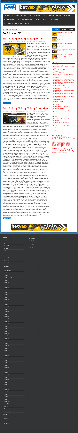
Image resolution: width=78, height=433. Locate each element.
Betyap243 (6, 374)
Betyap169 (68, 139)
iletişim (27, 23)
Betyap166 (54, 139)
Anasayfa (7, 29)
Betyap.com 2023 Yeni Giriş (59, 72)
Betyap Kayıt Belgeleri (58, 101)
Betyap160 (27, 41)
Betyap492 (6, 384)
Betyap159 (23, 41)
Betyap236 (68, 144)
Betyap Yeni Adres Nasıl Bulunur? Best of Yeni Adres (48, 16)
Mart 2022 (6, 248)
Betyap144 (73, 138)
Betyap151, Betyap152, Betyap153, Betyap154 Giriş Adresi (25, 108)
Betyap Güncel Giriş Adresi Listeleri (13, 23)
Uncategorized (7, 411)
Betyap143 (68, 138)
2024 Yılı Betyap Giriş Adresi (59, 65)
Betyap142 (63, 138)
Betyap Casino (32, 242)
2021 (11, 29)
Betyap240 (59, 145)
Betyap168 (63, 139)
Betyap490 (6, 379)
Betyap (17, 19)
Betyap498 (6, 399)
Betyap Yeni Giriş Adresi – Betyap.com (66, 49)
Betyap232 (68, 143)
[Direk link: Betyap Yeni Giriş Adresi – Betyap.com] (54, 52)
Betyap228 (68, 142)
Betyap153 (23, 111)
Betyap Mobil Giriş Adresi (63, 38)
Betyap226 (59, 142)
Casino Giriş (46, 19)
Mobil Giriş (6, 408)
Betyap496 (6, 394)
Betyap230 (59, 143)
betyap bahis (65, 146)
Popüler (56, 29)
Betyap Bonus (32, 238)
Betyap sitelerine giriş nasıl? (59, 85)
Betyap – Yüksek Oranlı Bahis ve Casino (62, 118)
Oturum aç (6, 418)
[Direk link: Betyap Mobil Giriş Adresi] (54, 41)
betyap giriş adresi (68, 149)
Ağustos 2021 (7, 257)
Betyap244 (6, 377)
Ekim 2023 (6, 240)
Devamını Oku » (7, 102)
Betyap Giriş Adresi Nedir (58, 103)
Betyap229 (54, 143)
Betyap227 (63, 142)
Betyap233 (54, 144)
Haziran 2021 (7, 262)
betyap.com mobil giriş (63, 137)
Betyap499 (6, 401)
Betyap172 (6, 331)
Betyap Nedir (37, 19)
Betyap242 (68, 145)
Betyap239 (54, 145)
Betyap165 (6, 314)
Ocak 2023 (6, 245)
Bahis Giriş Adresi (9, 19)
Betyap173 (6, 333)
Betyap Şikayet (32, 247)
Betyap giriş (6, 275)
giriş (72, 150)
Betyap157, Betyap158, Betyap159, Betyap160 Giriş (23, 38)
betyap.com (63, 136)
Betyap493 (6, 386)
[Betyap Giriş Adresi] (10, 9)
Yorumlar (71, 29)
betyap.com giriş (55, 137)
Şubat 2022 (6, 250)
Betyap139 (70, 137)
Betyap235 (63, 144)
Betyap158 (19, 41)
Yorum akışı (6, 423)
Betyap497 (6, 396)
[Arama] (74, 1)
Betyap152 (19, 111)
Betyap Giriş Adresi (27, 19)
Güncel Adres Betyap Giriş (59, 99)
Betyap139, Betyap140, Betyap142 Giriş (62, 106)
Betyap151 (14, 111)
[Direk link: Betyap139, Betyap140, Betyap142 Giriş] (54, 47)
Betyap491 (6, 382)
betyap (55, 135)
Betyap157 (14, 41)
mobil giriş (65, 152)
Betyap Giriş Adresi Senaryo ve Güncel (22, 16)
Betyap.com (6, 284)
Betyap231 (63, 143)
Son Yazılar (63, 29)
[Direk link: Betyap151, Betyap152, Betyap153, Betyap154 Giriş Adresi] (14, 124)
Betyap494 (6, 389)
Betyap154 (27, 111)
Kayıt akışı (6, 421)
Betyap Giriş (31, 240)
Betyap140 (54, 138)
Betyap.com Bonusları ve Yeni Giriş (61, 110)
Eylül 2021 (6, 255)
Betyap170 (6, 326)
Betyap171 (6, 328)
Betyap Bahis (67, 16)
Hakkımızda (7, 16)
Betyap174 (54, 142)
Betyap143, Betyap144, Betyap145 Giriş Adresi (63, 104)
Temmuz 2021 (7, 260)
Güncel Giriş (54, 19)
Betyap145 (6, 292)
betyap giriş (57, 149)
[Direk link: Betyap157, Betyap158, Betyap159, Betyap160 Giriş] (14, 54)
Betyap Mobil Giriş (55, 150)
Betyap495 (6, 391)
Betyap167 (59, 139)
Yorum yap (33, 41)
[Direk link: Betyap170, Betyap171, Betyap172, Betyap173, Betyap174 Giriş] (54, 58)
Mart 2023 (6, 243)
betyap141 (59, 138)
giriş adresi (54, 152)
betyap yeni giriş (64, 150)
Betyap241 (63, 145)
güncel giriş (60, 152)
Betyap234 (59, 144)
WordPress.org (7, 426)
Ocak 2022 (6, 253)
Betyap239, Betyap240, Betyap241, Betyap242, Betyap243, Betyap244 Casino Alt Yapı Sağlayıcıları (63, 76)
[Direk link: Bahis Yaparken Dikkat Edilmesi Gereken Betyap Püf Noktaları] (54, 36)
